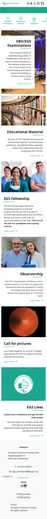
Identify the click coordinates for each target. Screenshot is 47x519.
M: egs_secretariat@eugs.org (23, 471)
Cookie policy (23, 497)
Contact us (7, 476)
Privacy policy (23, 494)
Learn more (23, 83)
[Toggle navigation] (4, 10)
